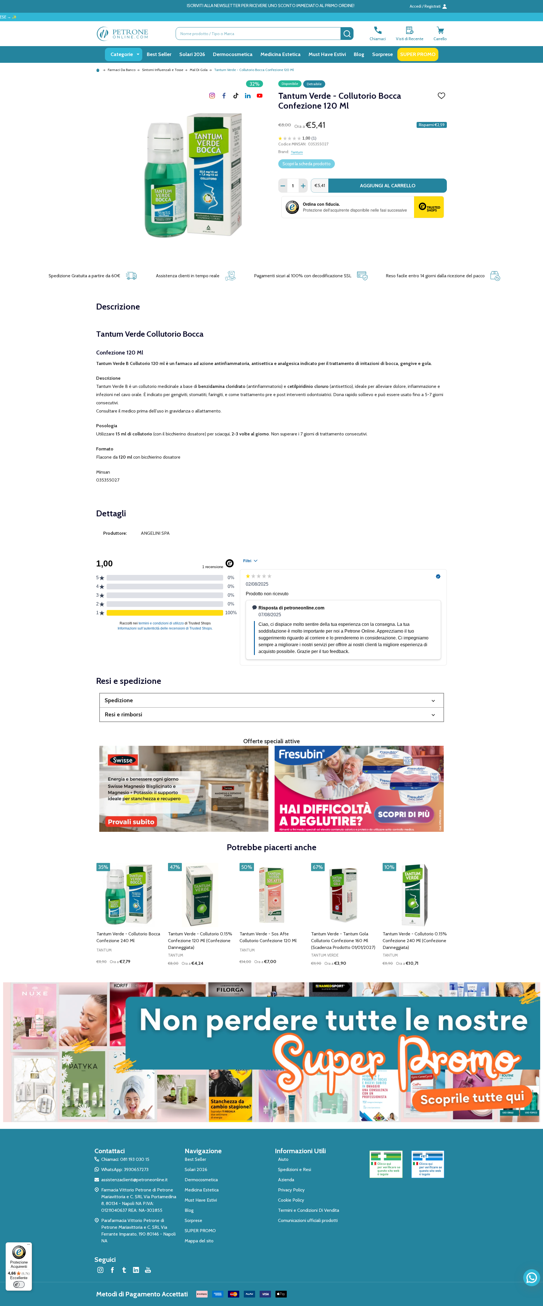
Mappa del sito (199, 1240)
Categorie (122, 54)
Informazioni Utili (300, 1151)
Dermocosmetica (233, 54)
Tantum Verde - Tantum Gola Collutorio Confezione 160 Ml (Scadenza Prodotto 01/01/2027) (343, 940)
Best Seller (159, 54)
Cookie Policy (291, 1200)
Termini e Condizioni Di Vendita (308, 1210)
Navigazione (203, 1151)
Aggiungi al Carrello (387, 185)
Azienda (286, 1179)
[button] (271, 700)
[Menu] (28, 1245)
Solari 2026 (192, 54)
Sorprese (382, 54)
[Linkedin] (248, 96)
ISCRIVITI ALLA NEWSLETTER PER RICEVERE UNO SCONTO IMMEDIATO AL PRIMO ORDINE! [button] (270, 5)
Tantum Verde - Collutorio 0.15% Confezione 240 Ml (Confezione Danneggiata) (415, 940)
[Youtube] (260, 96)
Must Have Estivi (327, 54)
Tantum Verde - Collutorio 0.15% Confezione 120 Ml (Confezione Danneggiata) (200, 940)
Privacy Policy (291, 1190)
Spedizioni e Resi (294, 1169)
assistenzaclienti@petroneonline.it (134, 1179)
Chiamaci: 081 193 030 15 (125, 1159)
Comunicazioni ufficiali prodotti (308, 1220)
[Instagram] (212, 96)
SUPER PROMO (418, 54)
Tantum (297, 152)
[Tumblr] (236, 96)
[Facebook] (224, 96)
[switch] (19, 1284)
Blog (359, 54)
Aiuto (283, 1159)
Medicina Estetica (280, 54)
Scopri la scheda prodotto (307, 163)
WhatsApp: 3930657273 (124, 1169)
